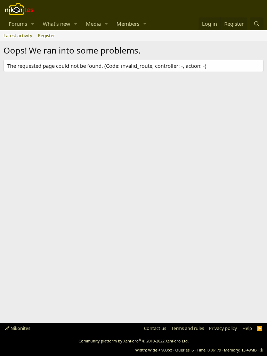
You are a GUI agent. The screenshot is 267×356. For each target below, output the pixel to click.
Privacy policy (223, 328)
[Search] (257, 23)
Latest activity (17, 35)
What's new (56, 23)
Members (127, 23)
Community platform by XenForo (134, 340)
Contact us (155, 328)
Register (46, 35)
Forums (18, 23)
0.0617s (214, 350)
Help (247, 328)
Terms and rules (187, 328)
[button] (33, 23)
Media (93, 23)
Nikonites (19, 328)
